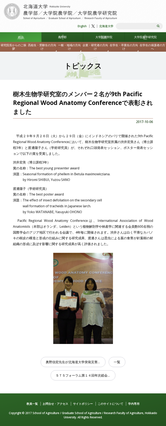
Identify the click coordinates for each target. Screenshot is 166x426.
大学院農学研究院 (145, 37)
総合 (21, 37)
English (82, 26)
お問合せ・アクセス (55, 404)
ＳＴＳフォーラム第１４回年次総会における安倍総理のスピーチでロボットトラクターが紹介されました (85, 375)
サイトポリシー (83, 404)
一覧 (117, 362)
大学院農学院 (103, 37)
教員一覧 (32, 404)
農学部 (62, 37)
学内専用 (133, 404)
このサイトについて (110, 404)
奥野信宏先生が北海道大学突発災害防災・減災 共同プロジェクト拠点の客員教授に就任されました (75, 362)
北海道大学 (106, 26)
